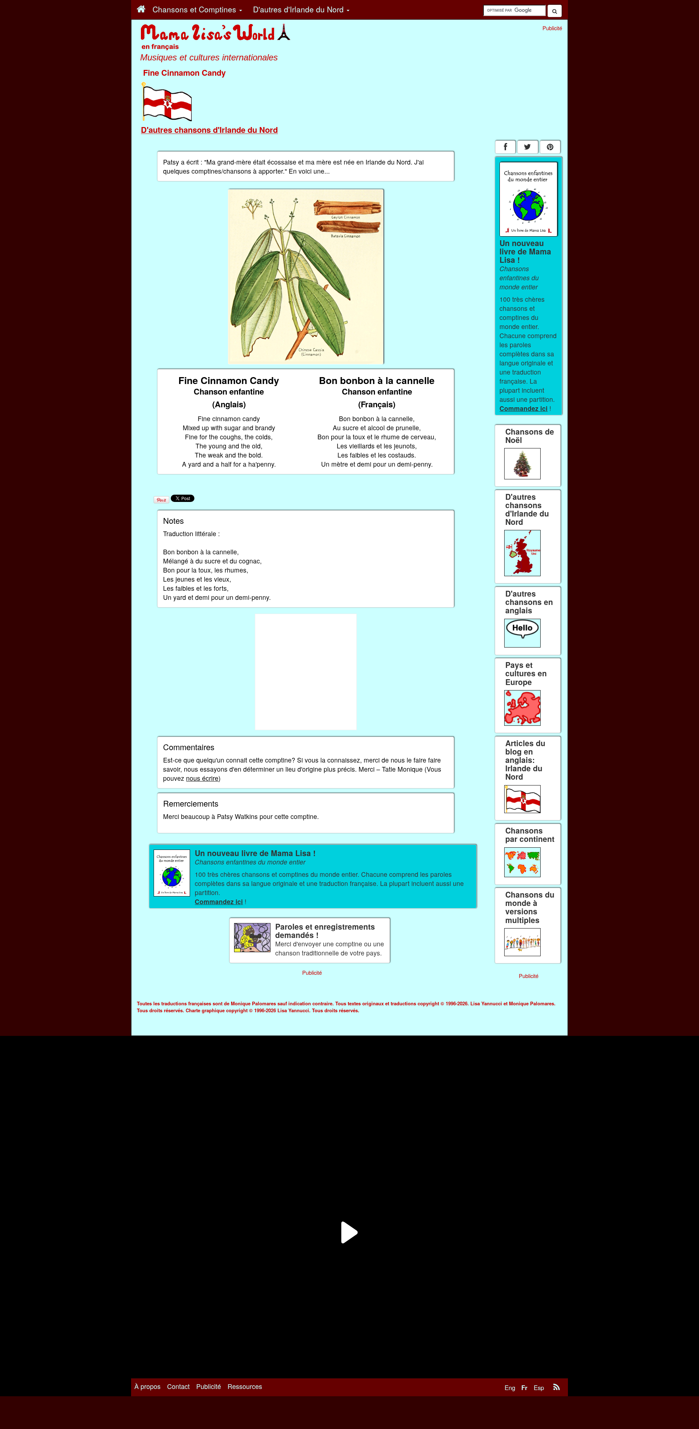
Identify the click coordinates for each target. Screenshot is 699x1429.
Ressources (245, 1386)
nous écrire (202, 778)
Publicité (208, 1386)
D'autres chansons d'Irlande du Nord (209, 129)
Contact (178, 1386)
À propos (147, 1386)
